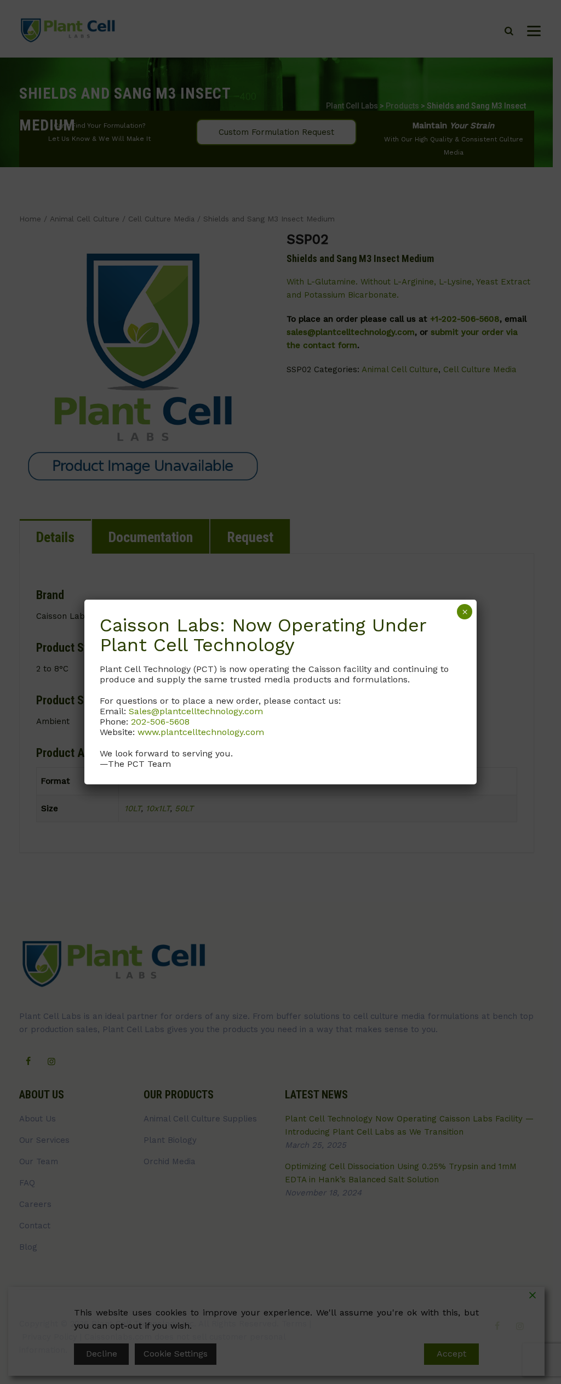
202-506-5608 (160, 721)
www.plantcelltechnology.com (201, 732)
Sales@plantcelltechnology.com (196, 711)
